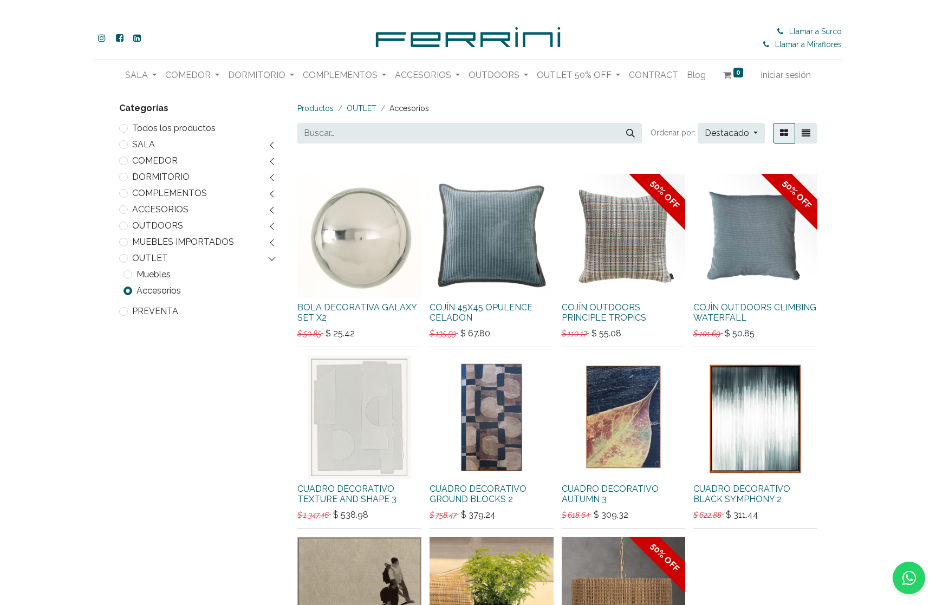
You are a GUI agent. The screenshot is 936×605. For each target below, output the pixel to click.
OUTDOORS (157, 225)
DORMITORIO (161, 177)
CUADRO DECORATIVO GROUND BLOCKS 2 (478, 494)
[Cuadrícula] (784, 133)
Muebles (153, 274)
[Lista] (806, 133)
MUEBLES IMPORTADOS (183, 242)
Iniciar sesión (785, 75)
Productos (315, 108)
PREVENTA (155, 311)
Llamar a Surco (815, 31)
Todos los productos (174, 128)
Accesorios (158, 290)
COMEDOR (155, 160)
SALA (143, 144)
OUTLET (150, 258)
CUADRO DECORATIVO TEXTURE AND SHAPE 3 (346, 494)
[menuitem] (653, 75)
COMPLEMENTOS (169, 193)
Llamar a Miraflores (808, 44)
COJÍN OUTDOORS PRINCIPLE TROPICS (604, 312)
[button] (731, 133)
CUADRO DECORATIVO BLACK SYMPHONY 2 (741, 494)
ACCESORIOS (160, 209)
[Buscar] (630, 133)
